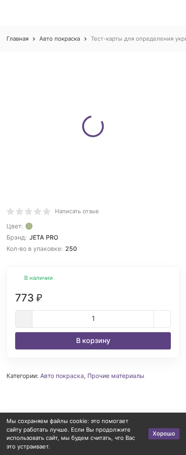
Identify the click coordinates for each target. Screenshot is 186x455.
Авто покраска (59, 38)
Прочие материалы (115, 375)
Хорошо (164, 433)
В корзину (93, 340)
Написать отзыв (77, 211)
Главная (17, 38)
